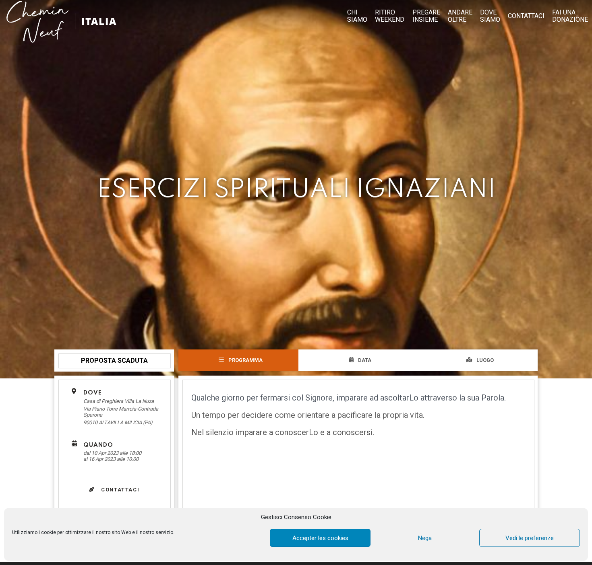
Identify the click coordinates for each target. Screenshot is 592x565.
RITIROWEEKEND (389, 16)
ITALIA (99, 21)
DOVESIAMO (490, 16)
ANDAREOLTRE (460, 16)
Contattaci (119, 490)
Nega (425, 538)
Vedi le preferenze (529, 538)
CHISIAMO (357, 16)
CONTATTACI (526, 16)
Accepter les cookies (320, 538)
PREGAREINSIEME (426, 16)
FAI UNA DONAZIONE (570, 16)
